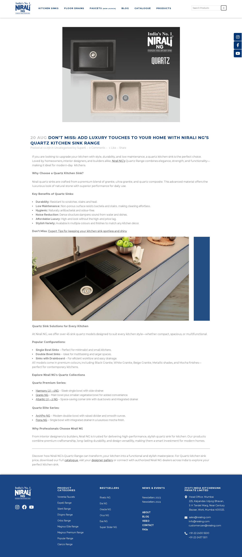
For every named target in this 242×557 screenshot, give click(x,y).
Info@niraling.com (199, 521)
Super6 (81, 147)
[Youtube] (31, 507)
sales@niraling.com (200, 517)
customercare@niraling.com (205, 525)
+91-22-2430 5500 (199, 533)
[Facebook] (24, 507)
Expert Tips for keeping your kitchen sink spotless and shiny (87, 231)
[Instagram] (17, 507)
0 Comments (97, 147)
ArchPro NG (43, 415)
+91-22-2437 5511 (198, 537)
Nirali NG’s (118, 161)
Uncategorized (63, 147)
